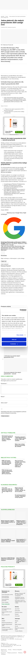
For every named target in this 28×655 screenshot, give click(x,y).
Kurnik (16, 626)
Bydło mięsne (18, 624)
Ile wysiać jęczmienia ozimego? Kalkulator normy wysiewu (20, 496)
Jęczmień (17, 608)
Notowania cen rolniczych (5, 591)
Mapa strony (4, 651)
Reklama (20, 652)
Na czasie (4, 606)
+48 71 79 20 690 (7, 645)
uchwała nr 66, (17, 248)
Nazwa (3, 396)
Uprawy (17, 606)
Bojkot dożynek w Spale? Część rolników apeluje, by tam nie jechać (20, 489)
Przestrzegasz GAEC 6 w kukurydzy (7, 630)
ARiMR (3, 620)
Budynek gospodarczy (7, 622)
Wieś (3, 618)
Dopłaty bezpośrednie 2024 (7, 625)
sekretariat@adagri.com (6, 646)
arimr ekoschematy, (9, 246)
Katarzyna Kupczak (12, 27)
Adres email (4, 402)
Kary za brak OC (6, 614)
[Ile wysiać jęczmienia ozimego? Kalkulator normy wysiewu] (20, 493)
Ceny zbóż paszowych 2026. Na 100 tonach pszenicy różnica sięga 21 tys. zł (7, 490)
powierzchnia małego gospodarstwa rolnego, (12, 248)
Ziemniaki (17, 616)
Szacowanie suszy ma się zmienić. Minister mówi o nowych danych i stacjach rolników (7, 438)
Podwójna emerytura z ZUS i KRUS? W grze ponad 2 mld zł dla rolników (20, 438)
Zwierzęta (17, 618)
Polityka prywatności (12, 652)
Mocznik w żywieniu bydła (19, 628)
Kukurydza (17, 610)
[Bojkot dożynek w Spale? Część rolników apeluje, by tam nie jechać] (19, 486)
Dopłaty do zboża (6, 627)
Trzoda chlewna (18, 631)
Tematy (9, 649)
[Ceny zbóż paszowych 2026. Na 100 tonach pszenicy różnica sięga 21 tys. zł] (7, 486)
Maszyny (17, 591)
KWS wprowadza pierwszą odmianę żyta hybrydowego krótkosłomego (6, 462)
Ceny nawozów (5, 604)
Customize (13, 343)
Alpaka (16, 620)
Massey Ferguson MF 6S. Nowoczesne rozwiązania (20, 594)
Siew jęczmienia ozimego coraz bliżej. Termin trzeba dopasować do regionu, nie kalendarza (20, 463)
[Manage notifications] (25, 652)
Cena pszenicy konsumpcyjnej (5, 597)
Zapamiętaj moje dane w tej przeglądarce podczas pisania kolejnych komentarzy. (13, 412)
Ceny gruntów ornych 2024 (7, 612)
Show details (20, 335)
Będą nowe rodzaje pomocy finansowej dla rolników (20, 445)
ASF (16, 622)
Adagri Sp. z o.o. (21, 635)
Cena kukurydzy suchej (7, 594)
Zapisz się (3, 261)
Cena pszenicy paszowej (5, 600)
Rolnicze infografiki (17, 649)
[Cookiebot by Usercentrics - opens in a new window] (20, 310)
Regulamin (3, 652)
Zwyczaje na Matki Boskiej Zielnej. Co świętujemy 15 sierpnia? (8, 559)
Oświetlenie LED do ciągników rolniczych (20, 598)
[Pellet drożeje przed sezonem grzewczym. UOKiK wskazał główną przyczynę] (5, 468)
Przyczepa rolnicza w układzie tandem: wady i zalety (20, 601)
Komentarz (4, 383)
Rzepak (17, 614)
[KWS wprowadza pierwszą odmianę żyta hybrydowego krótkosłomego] (4, 459)
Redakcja (3, 654)
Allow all (14, 339)
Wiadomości (4, 649)
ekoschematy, (18, 246)
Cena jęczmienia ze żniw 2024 (6, 609)
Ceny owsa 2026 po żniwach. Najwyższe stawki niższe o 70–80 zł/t (8, 540)
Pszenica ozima (18, 612)
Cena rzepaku (5, 602)
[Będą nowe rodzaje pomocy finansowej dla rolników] (20, 442)
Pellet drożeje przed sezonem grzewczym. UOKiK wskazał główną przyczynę (7, 471)
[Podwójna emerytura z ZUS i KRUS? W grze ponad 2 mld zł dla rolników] (20, 435)
